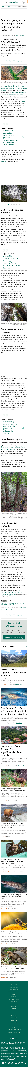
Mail (14, 1025)
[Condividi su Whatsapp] (18, 61)
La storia (14, 1022)
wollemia (4, 161)
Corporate (14, 1001)
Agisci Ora (14, 1006)
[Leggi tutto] (26, 646)
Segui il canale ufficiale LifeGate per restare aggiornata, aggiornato (12, 592)
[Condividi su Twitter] (10, 61)
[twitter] (6, 1063)
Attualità (14, 984)
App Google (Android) (14, 992)
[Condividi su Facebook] (6, 61)
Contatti (14, 1018)
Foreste (15, 610)
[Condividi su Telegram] (21, 61)
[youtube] (16, 1063)
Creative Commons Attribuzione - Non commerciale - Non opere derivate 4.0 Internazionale (13, 603)
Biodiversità (9, 610)
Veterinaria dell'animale (7, 872)
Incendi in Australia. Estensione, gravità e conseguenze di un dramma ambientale (10, 137)
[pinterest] (9, 1063)
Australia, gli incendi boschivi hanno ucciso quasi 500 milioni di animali (11, 427)
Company (14, 1015)
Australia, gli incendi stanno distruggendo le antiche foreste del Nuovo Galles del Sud (11, 262)
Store (7, 2)
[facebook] (3, 1063)
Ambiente (3, 684)
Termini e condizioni (14, 1032)
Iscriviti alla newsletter (13, 637)
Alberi (19, 610)
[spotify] (12, 1063)
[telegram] (25, 1063)
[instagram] (19, 1063)
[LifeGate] (14, 2)
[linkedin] (22, 1063)
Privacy (14, 1027)
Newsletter (14, 987)
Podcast (14, 997)
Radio (14, 994)
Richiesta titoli (14, 999)
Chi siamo (14, 1020)
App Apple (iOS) (14, 989)
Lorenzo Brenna (19, 35)
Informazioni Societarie (14, 1030)
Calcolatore (14, 1004)
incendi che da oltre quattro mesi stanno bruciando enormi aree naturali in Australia (14, 88)
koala (24, 101)
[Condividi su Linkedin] (14, 61)
